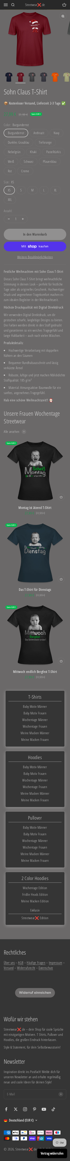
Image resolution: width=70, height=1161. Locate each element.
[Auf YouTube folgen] (43, 1109)
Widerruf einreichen (35, 993)
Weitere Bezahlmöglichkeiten (35, 257)
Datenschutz (46, 968)
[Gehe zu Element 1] (9, 77)
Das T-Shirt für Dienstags (35, 589)
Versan (8, 968)
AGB (20, 962)
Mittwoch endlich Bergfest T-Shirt (35, 671)
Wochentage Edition (35, 888)
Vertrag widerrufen (52, 1153)
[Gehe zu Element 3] (32, 77)
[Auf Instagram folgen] (25, 1109)
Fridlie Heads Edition (35, 894)
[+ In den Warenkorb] (61, 497)
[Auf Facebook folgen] (6, 1109)
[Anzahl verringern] (8, 219)
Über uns (9, 962)
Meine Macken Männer (35, 733)
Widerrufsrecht (26, 968)
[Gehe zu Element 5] (55, 77)
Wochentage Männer (35, 719)
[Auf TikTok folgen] (53, 1109)
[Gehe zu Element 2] (20, 77)
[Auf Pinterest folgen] (34, 1109)
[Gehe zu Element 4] (44, 77)
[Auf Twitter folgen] (15, 1109)
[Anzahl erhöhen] (22, 219)
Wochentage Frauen (35, 726)
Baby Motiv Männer (35, 706)
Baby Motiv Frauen (35, 713)
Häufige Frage (35, 962)
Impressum (55, 962)
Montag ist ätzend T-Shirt (34, 507)
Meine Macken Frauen (35, 739)
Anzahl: (8, 211)
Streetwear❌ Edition (35, 918)
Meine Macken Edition (35, 901)
